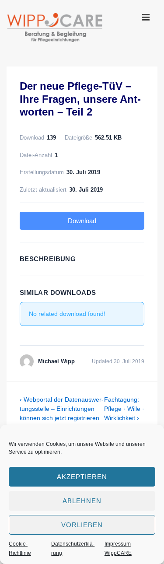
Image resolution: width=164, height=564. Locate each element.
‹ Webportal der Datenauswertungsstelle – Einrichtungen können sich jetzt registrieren (62, 408)
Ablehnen (82, 500)
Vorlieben (82, 525)
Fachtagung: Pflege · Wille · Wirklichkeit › (124, 408)
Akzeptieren (82, 476)
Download (82, 220)
